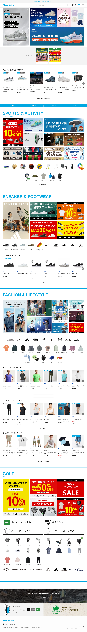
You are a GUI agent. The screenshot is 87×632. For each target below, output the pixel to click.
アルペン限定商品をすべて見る (43, 98)
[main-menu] (83, 5)
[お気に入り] (73, 5)
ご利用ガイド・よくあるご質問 (10, 624)
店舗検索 (44, 597)
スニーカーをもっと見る (43, 282)
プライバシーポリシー (25, 627)
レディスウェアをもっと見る (43, 428)
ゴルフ (73, 105)
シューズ (33, 105)
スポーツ (12, 105)
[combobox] (44, 5)
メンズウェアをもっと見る (43, 396)
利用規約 (16, 627)
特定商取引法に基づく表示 (37, 627)
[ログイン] (75, 5)
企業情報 (4, 627)
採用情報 (10, 627)
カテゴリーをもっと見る (43, 184)
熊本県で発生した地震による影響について (43, 1)
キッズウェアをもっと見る (43, 461)
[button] (83, 83)
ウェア (53, 105)
